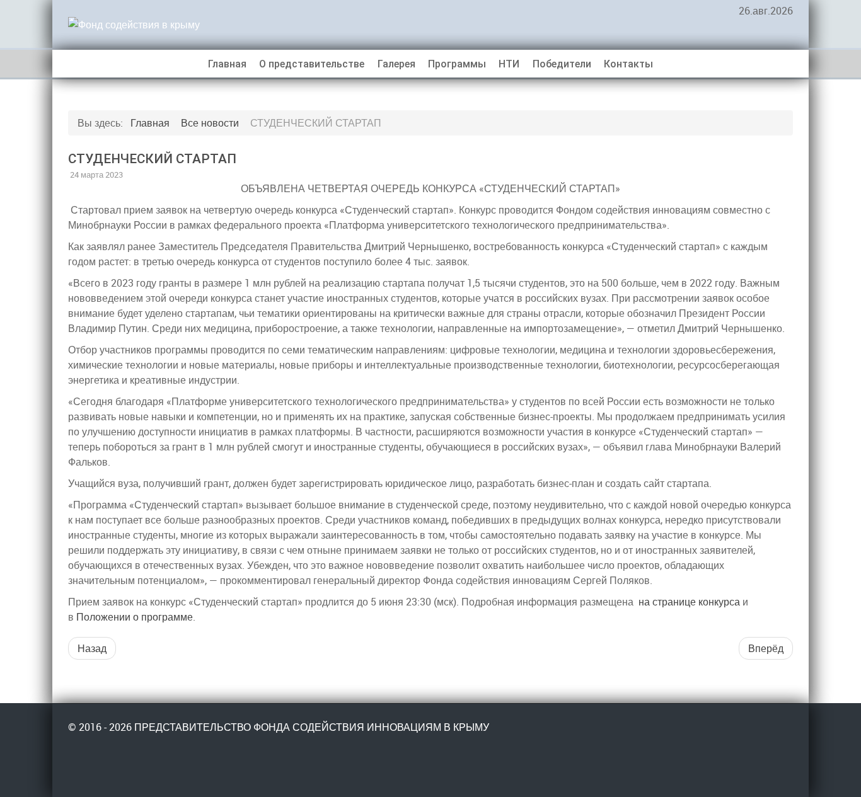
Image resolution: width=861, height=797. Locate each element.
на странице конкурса (689, 602)
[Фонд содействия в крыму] (162, 24)
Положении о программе (134, 617)
